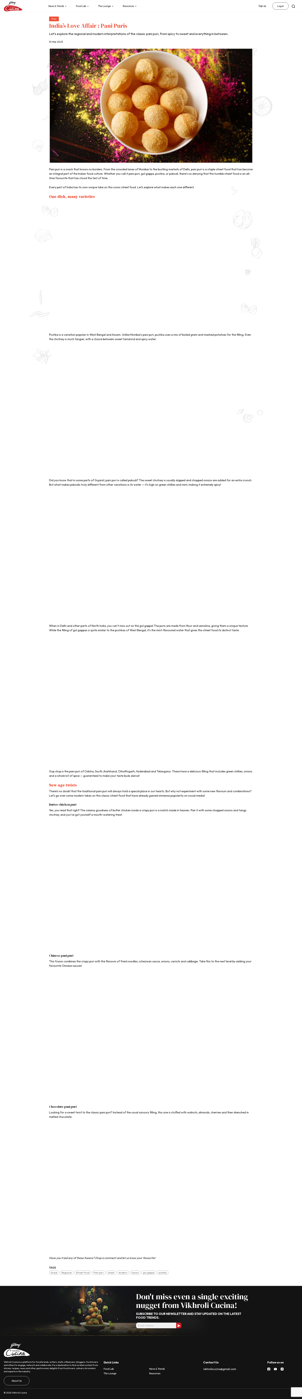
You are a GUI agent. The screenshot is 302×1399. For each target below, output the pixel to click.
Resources (128, 6)
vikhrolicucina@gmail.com (219, 1369)
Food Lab (81, 6)
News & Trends (56, 6)
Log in (280, 6)
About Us (16, 1380)
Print (54, 18)
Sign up (262, 5)
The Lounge (104, 6)
